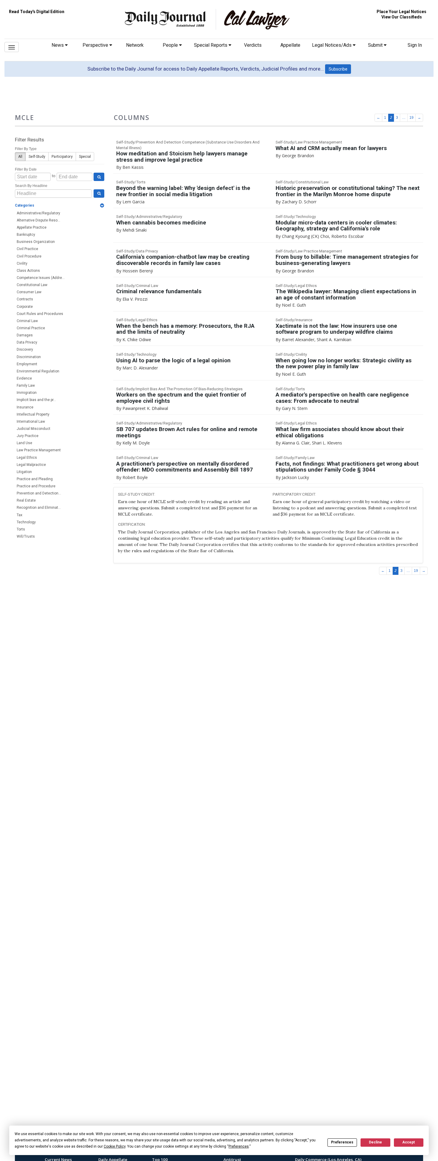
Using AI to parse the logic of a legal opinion (173, 360)
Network (135, 45)
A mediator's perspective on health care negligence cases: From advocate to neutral (342, 397)
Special (85, 157)
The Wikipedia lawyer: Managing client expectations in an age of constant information (346, 294)
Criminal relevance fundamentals (158, 291)
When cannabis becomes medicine (161, 222)
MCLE (24, 117)
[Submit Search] (99, 177)
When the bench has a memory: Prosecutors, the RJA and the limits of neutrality (185, 329)
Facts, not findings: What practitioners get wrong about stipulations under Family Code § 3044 (347, 467)
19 (411, 118)
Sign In (415, 45)
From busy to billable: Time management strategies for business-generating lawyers (347, 260)
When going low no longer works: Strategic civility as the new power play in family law (343, 363)
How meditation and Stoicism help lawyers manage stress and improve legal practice (182, 156)
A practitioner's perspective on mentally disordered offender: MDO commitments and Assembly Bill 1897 (184, 467)
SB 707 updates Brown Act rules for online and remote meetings (186, 432)
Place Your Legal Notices (401, 11)
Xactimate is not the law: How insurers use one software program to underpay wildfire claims (336, 329)
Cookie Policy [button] (114, 1146)
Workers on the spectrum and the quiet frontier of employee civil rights (181, 397)
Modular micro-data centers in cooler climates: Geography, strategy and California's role (336, 225)
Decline (375, 1142)
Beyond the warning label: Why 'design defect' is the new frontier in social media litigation (183, 191)
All (20, 157)
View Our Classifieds (401, 17)
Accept (408, 1142)
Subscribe (338, 69)
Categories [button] (24, 205)
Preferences (342, 1142)
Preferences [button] (239, 1146)
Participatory (62, 157)
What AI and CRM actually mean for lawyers (331, 148)
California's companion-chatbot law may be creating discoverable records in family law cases (182, 260)
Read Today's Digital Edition (36, 11)
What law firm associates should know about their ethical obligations (340, 432)
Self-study (37, 157)
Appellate (290, 45)
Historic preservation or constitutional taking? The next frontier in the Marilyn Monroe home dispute (348, 191)
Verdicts (253, 45)
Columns (132, 117)
